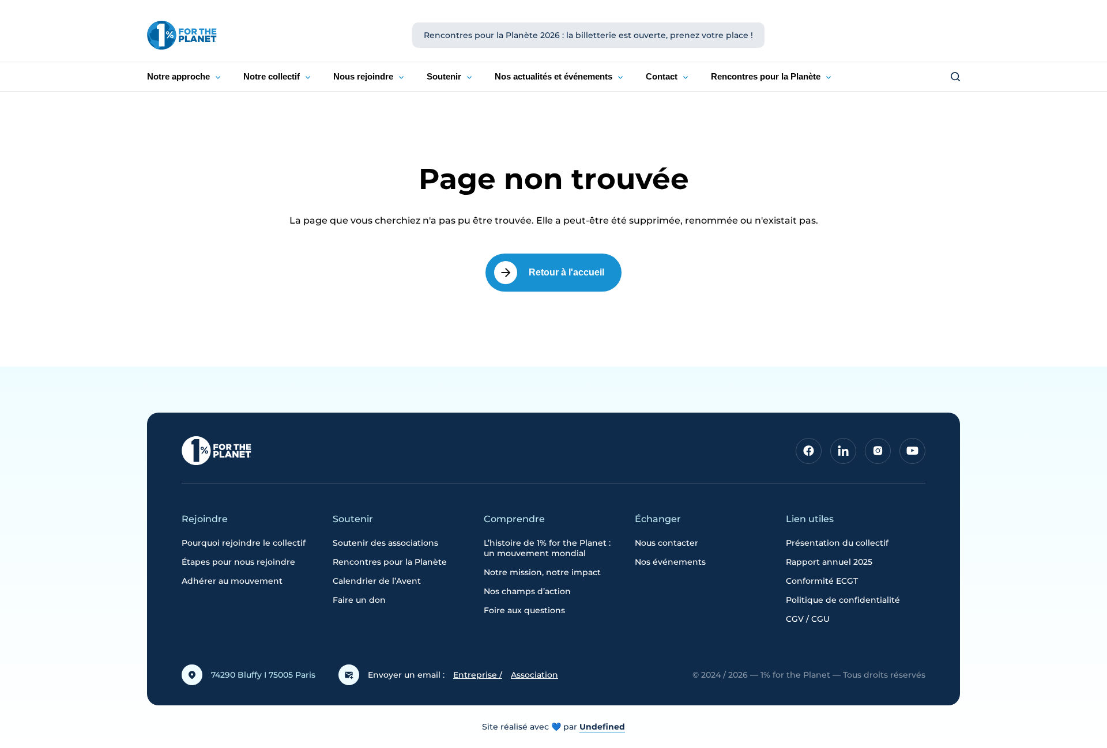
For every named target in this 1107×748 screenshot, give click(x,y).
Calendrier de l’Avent (377, 581)
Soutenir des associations (385, 543)
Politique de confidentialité (843, 600)
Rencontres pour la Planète (765, 76)
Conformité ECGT (822, 581)
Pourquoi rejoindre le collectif (244, 543)
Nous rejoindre (363, 76)
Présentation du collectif (837, 543)
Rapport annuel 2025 (829, 562)
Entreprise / (477, 675)
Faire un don (359, 600)
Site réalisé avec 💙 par (553, 726)
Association (534, 675)
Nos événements (670, 562)
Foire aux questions (524, 610)
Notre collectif (271, 76)
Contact (661, 76)
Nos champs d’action (527, 591)
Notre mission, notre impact (542, 572)
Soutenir (444, 76)
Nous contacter (666, 543)
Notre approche (178, 76)
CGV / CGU (808, 619)
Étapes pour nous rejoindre (238, 562)
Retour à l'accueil (566, 272)
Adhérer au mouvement (232, 581)
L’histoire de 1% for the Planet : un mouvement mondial (547, 548)
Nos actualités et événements (553, 76)
